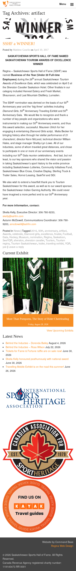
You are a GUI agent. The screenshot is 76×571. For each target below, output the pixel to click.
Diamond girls (32, 234)
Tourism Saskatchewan (24, 243)
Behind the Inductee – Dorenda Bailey (27, 343)
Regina (48, 237)
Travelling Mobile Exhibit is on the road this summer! (35, 366)
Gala (5, 237)
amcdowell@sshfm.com (23, 224)
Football (67, 234)
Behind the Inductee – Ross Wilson (25, 347)
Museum (24, 237)
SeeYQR (7, 240)
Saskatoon (59, 237)
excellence (47, 234)
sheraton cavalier (34, 240)
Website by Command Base (57, 542)
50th (40, 230)
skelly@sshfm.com (13, 216)
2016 (34, 230)
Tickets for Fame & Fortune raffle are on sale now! (34, 351)
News (17, 230)
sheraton (19, 240)
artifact (63, 230)
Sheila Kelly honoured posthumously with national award (37, 359)
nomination (36, 237)
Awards (7, 234)
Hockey (13, 237)
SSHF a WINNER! (19, 43)
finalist (57, 234)
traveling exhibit (55, 243)
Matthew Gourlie (21, 50)
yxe (5, 247)
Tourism (50, 240)
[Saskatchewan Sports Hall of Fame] (38, 4)
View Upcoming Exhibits (60, 330)
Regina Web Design (62, 546)
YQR (67, 243)
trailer (42, 243)
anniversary (51, 230)
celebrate (17, 234)
